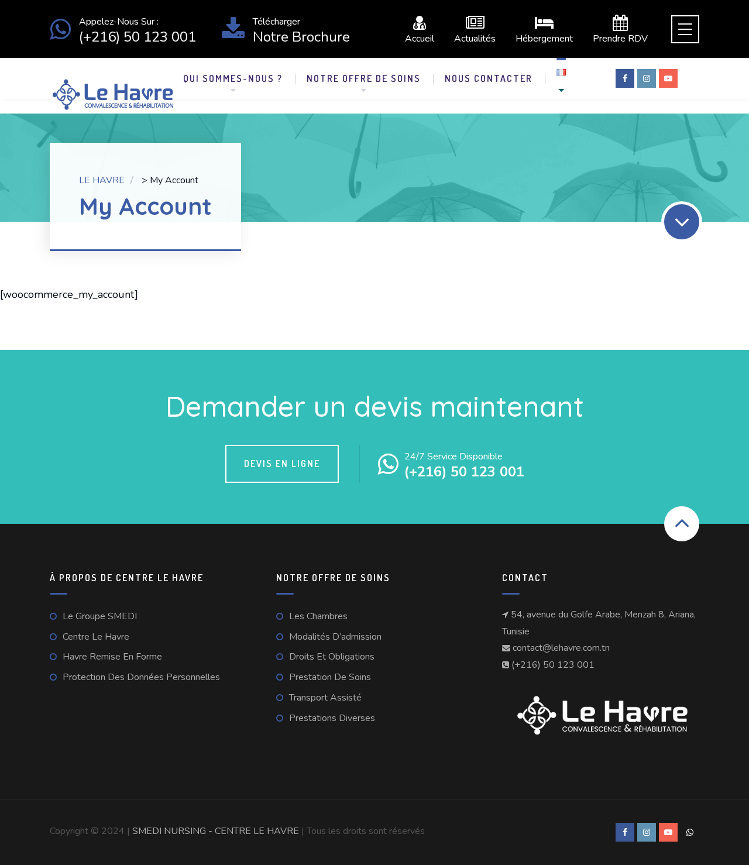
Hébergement (544, 37)
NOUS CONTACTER (488, 78)
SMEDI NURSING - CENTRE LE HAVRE (216, 831)
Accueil (419, 37)
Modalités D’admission (335, 636)
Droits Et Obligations (331, 656)
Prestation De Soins (330, 677)
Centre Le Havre (96, 636)
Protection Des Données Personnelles (141, 677)
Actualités (475, 37)
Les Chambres (318, 616)
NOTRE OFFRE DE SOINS (364, 78)
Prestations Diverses (332, 718)
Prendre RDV (620, 37)
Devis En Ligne (282, 463)
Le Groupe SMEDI (100, 616)
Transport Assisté (325, 697)
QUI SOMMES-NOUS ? (233, 78)
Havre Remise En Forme (112, 656)
